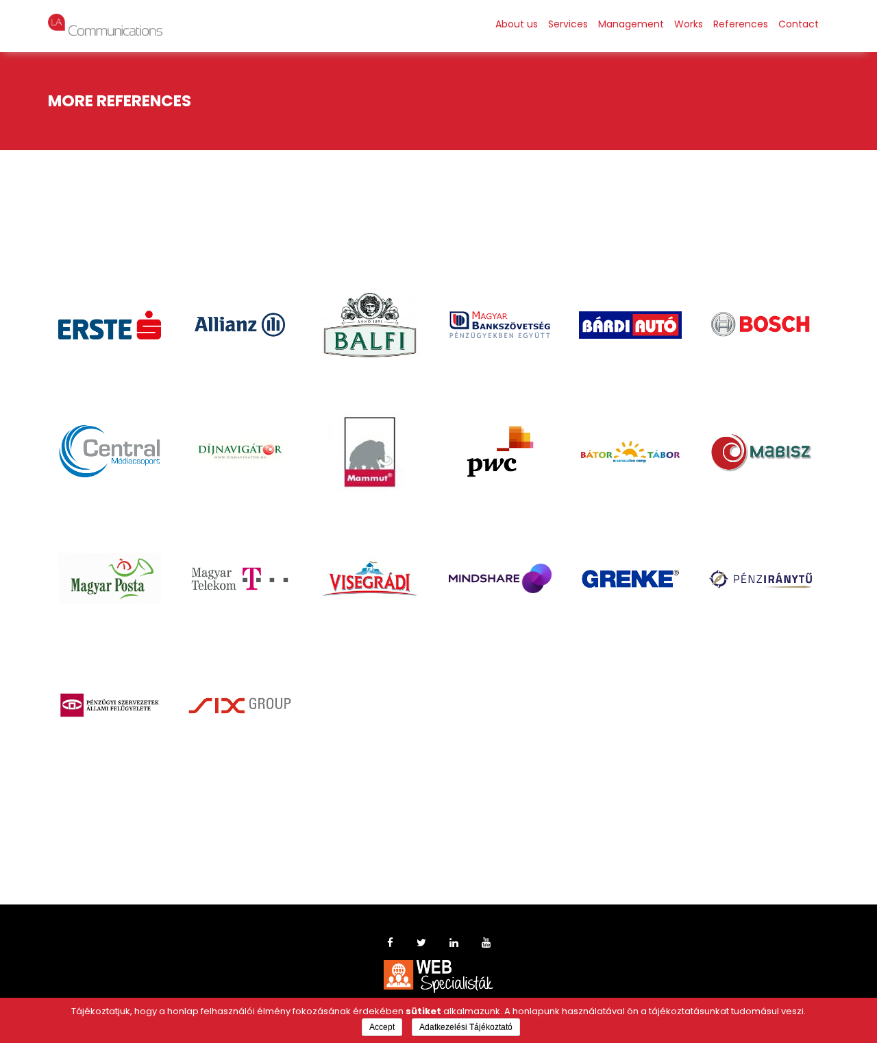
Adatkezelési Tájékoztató (465, 1027)
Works (688, 24)
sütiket (423, 1011)
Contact (798, 24)
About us (516, 24)
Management (631, 24)
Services (568, 24)
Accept (382, 1027)
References (740, 24)
